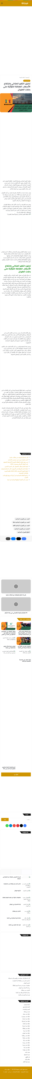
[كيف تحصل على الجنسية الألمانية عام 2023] (24, 654)
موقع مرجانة (7, 1069)
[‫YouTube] (14, 825)
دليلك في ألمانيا (26, 1023)
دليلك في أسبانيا (26, 1018)
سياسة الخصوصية (24, 1071)
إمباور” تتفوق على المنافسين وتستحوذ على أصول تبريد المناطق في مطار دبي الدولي (8, 632)
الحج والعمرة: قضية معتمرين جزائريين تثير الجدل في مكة (8, 768)
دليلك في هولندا (26, 1049)
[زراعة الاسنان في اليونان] (26, 906)
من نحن (9, 1071)
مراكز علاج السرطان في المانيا (14, 918)
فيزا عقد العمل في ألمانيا (15, 925)
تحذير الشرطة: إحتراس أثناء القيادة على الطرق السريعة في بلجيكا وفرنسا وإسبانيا (24, 632)
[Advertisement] (16, 23)
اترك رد (16, 774)
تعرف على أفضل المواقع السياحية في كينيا (17, 479)
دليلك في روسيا (26, 1042)
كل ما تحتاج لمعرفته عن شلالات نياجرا (19, 457)
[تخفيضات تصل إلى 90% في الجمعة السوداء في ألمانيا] (24, 641)
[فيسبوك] (24, 538)
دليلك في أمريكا (26, 1026)
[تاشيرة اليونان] (26, 893)
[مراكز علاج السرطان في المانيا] (26, 920)
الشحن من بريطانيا (17, 911)
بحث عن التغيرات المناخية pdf (21, 525)
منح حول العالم (26, 1061)
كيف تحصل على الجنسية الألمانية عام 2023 (25, 660)
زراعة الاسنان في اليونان (15, 904)
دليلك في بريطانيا (26, 1035)
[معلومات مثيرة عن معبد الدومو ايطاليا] (26, 899)
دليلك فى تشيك (26, 1014)
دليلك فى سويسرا (26, 1016)
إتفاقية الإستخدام (16, 1071)
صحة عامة (27, 1052)
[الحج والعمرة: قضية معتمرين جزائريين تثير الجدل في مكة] (8, 708)
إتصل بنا (5, 1071)
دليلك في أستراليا (26, 1021)
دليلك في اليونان (26, 1033)
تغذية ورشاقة (27, 1011)
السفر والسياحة (26, 1009)
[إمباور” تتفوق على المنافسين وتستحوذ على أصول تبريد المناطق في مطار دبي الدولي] (8, 626)
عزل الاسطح (27, 1054)
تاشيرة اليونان (17, 891)
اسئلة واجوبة (22, 77)
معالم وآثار (27, 1059)
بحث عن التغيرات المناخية (22, 519)
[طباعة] (8, 538)
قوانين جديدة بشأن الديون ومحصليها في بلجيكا (9, 647)
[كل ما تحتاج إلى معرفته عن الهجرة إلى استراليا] (26, 879)
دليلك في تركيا (26, 1040)
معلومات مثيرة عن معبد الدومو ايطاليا (12, 898)
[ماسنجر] (13, 538)
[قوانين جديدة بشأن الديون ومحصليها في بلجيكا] (8, 641)
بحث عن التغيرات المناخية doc (21, 522)
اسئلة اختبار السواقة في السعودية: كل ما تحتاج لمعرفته (14, 469)
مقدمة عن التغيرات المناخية (21, 529)
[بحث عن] (30, 4)
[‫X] (18, 538)
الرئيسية (28, 77)
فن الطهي (27, 1057)
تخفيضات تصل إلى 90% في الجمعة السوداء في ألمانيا (24, 647)
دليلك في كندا (27, 1047)
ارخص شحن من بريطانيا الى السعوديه (12, 884)
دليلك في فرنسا (26, 1045)
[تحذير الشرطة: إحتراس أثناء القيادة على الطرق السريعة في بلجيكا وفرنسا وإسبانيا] (24, 626)
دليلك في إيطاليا (26, 1028)
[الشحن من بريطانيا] (26, 913)
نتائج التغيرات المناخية (23, 532)
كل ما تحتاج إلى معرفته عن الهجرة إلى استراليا (12, 878)
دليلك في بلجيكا (26, 1038)
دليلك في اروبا (26, 1030)
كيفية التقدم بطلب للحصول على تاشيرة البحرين (16, 466)
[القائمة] (2, 4)
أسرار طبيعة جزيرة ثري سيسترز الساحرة (18, 460)
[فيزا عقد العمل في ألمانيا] (26, 927)
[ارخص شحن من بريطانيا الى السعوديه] (26, 886)
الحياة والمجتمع (26, 1007)
